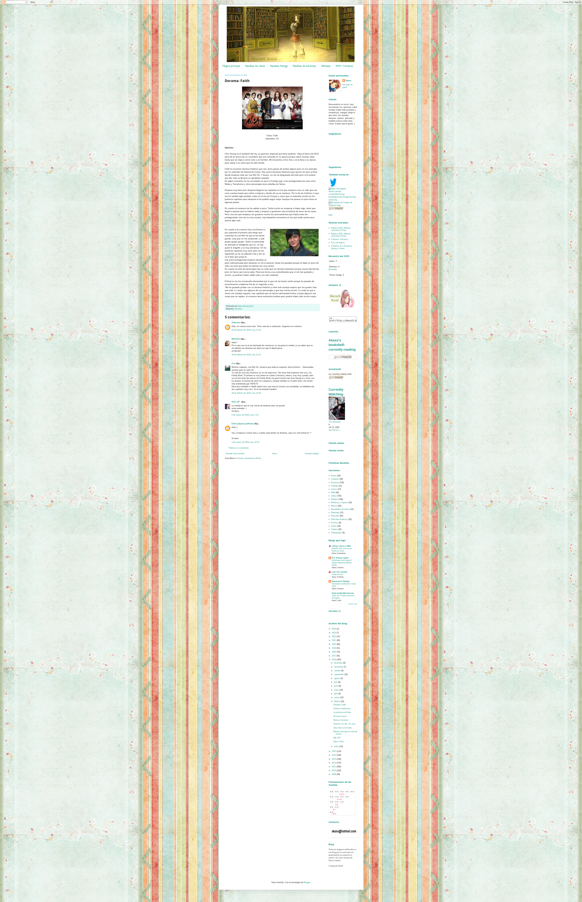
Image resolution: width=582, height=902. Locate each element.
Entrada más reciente (235, 453)
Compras (335, 479)
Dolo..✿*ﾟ (236, 402)
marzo (337, 697)
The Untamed (334, 422)
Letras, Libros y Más (341, 546)
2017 (334, 656)
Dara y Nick (338, 741)
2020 (334, 644)
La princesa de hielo (342, 712)
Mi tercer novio (339, 716)
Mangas (334, 499)
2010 (334, 770)
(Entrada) (333, 269)
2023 (334, 633)
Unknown (236, 322)
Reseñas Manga (279, 66)
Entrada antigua (312, 453)
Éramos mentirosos (342, 708)
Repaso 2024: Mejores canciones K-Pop (341, 229)
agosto (337, 678)
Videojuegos (336, 532)
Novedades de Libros (340, 509)
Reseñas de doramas (304, 66)
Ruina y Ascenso (340, 720)
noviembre (339, 667)
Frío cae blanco (338, 242)
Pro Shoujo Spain (340, 558)
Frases (334, 489)
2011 (334, 766)
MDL (331, 215)
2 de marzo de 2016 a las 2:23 (245, 415)
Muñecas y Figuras (339, 502)
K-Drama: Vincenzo (339, 239)
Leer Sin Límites (339, 572)
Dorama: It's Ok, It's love (344, 724)
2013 (334, 759)
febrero (337, 701)
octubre (337, 670)
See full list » (334, 430)
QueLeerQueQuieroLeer (343, 593)
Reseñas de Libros (255, 66)
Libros (333, 496)
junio (336, 686)
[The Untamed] (337, 419)
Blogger (307, 882)
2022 (334, 636)
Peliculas (335, 516)
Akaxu (348, 80)
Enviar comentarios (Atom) (249, 458)
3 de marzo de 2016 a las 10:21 (245, 442)
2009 (334, 774)
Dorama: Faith (339, 705)
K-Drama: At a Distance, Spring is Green (341, 247)
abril (336, 693)
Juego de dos (337, 574)
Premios (334, 522)
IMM (333, 492)
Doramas (238, 309)
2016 (334, 659)
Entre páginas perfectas (243, 423)
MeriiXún (236, 339)
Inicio (274, 453)
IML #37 (337, 738)
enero (337, 746)
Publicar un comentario (239, 448)
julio (336, 682)
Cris (233, 363)
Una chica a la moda (342, 728)
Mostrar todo (353, 604)
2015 (334, 751)
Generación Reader (341, 581)
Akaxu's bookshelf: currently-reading (342, 345)
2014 (334, 755)
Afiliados (326, 66)
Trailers (334, 529)
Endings (334, 486)
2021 (334, 640)
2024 (334, 629)
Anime (334, 475)
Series (334, 526)
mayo (337, 690)
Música (334, 506)
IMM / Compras (344, 66)
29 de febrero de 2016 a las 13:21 (246, 330)
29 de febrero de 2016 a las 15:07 (246, 355)
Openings (335, 512)
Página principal (231, 66)
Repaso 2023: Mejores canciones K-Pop (341, 235)
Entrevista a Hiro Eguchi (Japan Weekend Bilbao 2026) (342, 562)
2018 (334, 652)
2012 (334, 763)
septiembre (339, 674)
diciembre (338, 663)
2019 (334, 648)
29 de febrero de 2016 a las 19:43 (246, 393)
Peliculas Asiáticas (339, 519)
